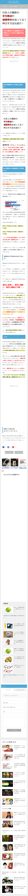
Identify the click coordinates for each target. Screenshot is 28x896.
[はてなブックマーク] (8, 447)
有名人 (5, 6)
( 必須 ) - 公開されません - (9, 707)
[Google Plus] (13, 447)
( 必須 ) (5, 702)
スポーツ (22, 6)
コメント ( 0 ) (8, 689)
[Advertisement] (14, 71)
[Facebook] (5, 447)
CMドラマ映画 (13, 6)
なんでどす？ (14, 2)
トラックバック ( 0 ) (20, 689)
